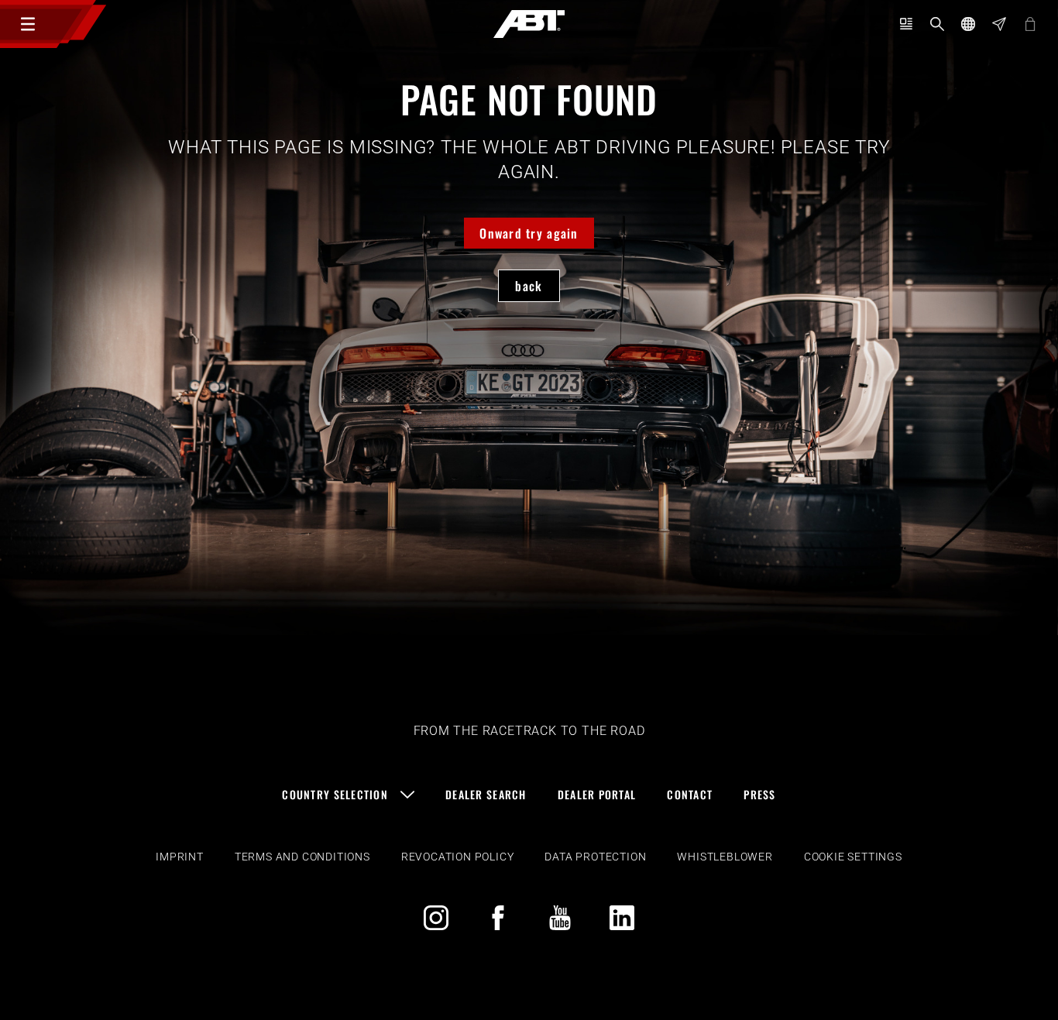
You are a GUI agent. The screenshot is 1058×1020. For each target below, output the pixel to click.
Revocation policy (457, 856)
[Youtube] (559, 917)
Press (759, 794)
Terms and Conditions (302, 856)
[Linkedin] (621, 917)
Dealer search (486, 794)
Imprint (180, 856)
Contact (690, 794)
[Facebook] (498, 917)
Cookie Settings (853, 856)
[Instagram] (436, 917)
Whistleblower (724, 856)
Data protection (595, 856)
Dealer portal (597, 794)
